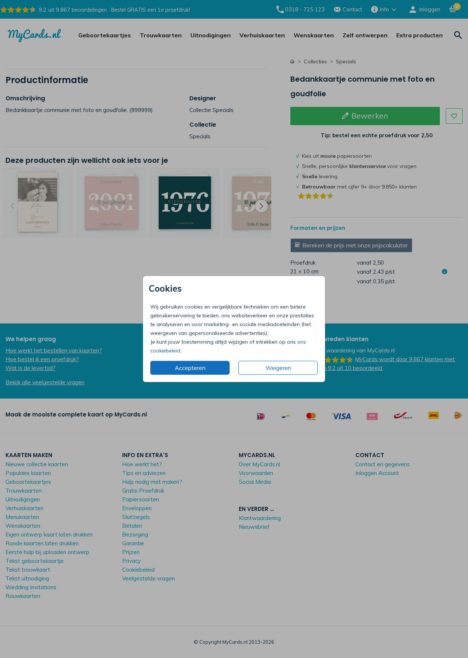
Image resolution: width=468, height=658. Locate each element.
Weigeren (278, 367)
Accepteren (190, 367)
